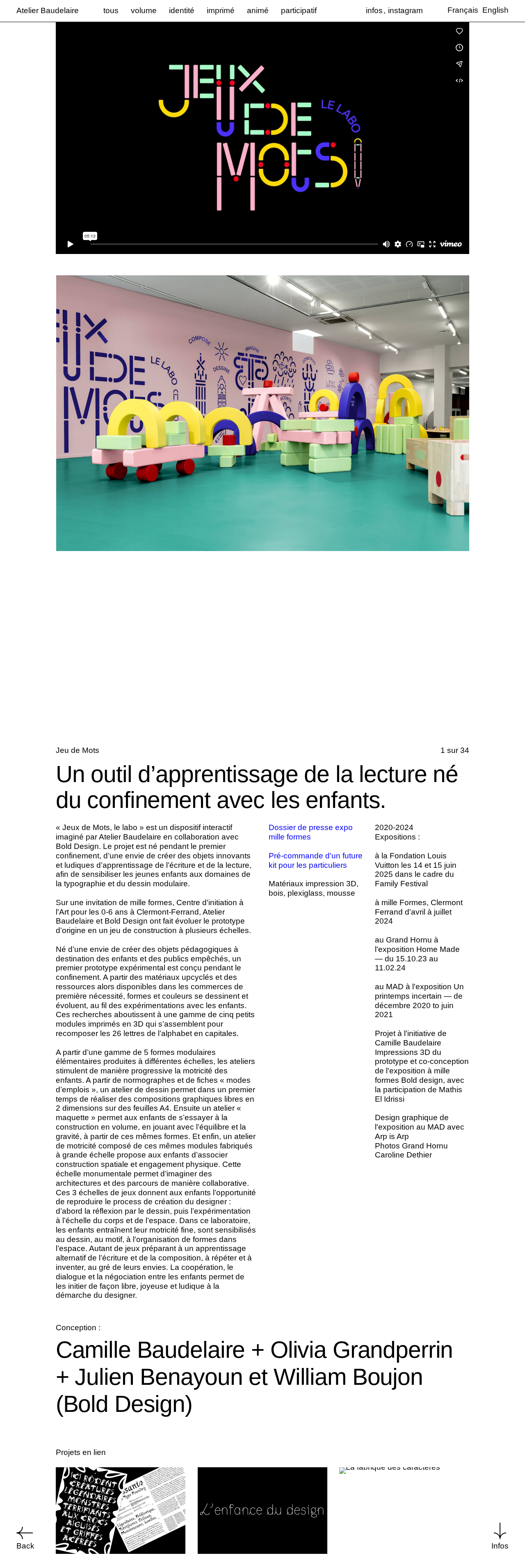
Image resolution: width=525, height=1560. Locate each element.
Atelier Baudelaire (47, 10)
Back (25, 1546)
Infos (500, 1546)
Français (462, 10)
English (495, 10)
